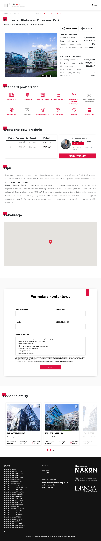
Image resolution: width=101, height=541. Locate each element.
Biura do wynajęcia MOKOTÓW (13, 494)
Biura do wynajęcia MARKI (12, 513)
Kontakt (45, 466)
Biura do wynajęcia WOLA (12, 475)
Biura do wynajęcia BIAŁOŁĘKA (13, 486)
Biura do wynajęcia (20, 14)
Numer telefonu (62, 322)
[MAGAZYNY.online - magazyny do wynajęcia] (86, 479)
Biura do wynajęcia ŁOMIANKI (13, 511)
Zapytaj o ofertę (71, 28)
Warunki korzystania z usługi (63, 361)
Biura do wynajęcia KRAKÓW (13, 519)
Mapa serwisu (8, 532)
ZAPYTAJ (47, 142)
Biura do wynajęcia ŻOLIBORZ (13, 471)
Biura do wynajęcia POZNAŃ (13, 523)
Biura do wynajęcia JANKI (12, 507)
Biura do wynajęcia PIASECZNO (13, 515)
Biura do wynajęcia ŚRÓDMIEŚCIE (14, 477)
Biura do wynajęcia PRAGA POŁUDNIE (16, 488)
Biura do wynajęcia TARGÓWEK (13, 505)
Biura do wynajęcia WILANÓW (13, 496)
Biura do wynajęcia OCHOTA (13, 498)
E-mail (18, 322)
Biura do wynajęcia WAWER (12, 484)
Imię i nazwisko (21, 309)
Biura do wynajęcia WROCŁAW (13, 527)
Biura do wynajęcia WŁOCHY (13, 502)
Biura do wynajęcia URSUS (12, 480)
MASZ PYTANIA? (77, 156)
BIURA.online (8, 14)
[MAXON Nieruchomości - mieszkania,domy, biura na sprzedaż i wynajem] (86, 471)
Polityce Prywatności (30, 360)
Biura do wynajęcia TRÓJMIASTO (14, 525)
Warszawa (31, 14)
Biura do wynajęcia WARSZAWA (13, 473)
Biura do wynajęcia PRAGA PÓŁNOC (15, 492)
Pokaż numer (78, 144)
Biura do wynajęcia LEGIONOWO (14, 509)
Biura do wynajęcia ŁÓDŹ (12, 521)
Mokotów (39, 14)
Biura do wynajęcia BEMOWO (13, 482)
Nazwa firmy (60, 309)
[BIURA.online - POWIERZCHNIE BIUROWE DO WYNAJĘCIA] (15, 5)
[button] (50, 242)
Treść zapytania (22, 335)
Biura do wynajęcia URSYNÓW (13, 500)
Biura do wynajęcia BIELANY (13, 490)
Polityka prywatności (50, 361)
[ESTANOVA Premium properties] (86, 489)
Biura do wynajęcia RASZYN (12, 517)
